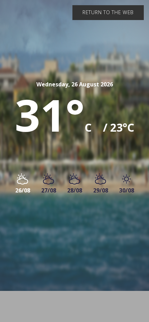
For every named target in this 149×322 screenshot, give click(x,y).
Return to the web (108, 12)
